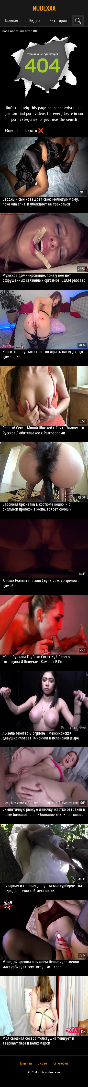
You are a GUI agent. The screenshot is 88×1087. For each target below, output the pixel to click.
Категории (58, 20)
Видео (34, 20)
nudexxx (44, 8)
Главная (11, 20)
